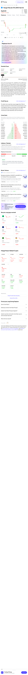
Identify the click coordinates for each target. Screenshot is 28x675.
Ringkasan (3, 15)
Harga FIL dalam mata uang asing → (14, 295)
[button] (12, 151)
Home (2, 5)
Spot (14, 5)
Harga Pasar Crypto (10, 5)
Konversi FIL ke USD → (14, 298)
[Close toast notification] (2, 669)
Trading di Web (20, 2)
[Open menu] (26, 2)
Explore (5, 5)
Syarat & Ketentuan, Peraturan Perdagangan (11, 328)
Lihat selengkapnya (20, 101)
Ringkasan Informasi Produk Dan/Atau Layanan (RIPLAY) (13, 329)
